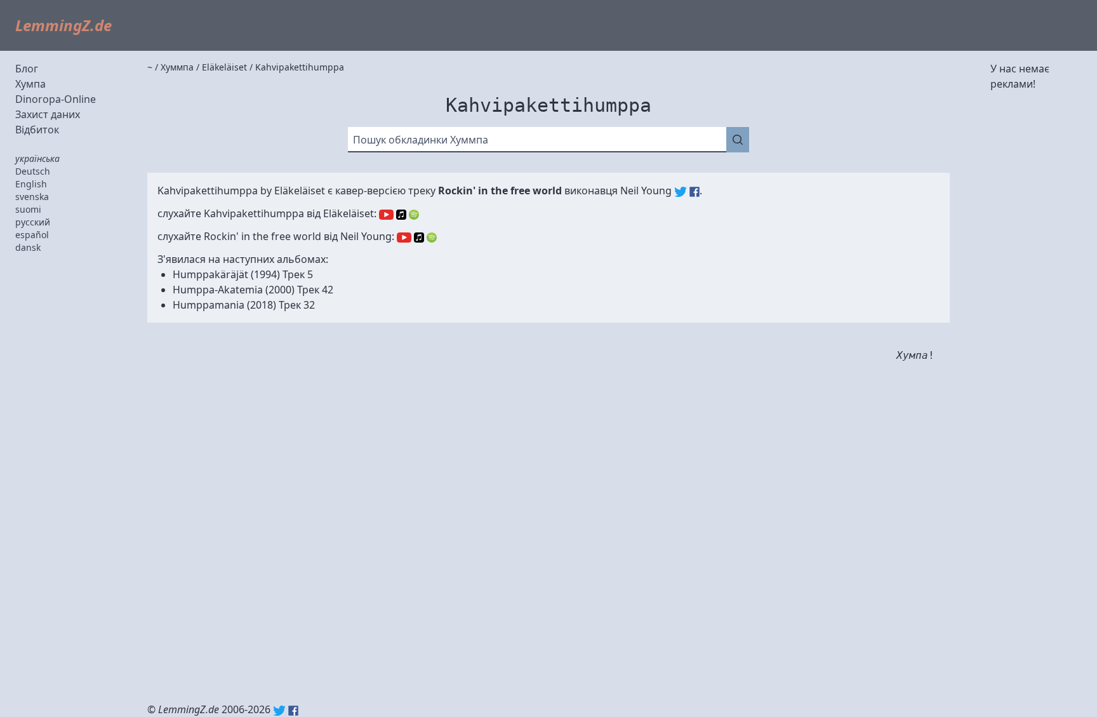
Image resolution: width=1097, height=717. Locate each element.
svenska (32, 197)
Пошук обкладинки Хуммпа (420, 140)
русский (32, 222)
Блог (26, 69)
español (32, 235)
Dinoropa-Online (55, 99)
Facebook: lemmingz (293, 711)
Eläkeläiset (299, 191)
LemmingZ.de (63, 25)
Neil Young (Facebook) (694, 192)
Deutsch (32, 171)
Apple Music (401, 215)
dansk (28, 247)
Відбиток (37, 130)
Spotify (414, 215)
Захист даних (47, 114)
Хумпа (30, 84)
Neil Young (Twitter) (680, 192)
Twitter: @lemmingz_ (279, 711)
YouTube (386, 215)
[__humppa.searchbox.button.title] (737, 139)
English (31, 184)
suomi (28, 209)
